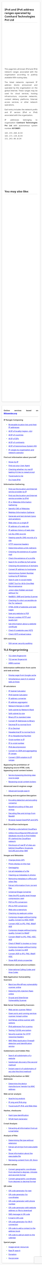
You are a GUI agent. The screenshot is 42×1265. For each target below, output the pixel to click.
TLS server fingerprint (18, 659)
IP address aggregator (18, 702)
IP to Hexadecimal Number (20, 736)
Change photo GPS (17, 860)
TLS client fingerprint (17, 655)
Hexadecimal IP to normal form (22, 732)
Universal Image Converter (20, 892)
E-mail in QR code (16, 1218)
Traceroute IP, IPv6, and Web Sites (23, 1106)
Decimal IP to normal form (20, 724)
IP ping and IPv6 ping (17, 1102)
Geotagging (14, 867)
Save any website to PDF (19, 613)
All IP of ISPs (14, 438)
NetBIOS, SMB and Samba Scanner (23, 596)
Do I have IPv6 (14, 479)
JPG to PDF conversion (18, 906)
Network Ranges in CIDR (19, 706)
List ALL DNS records (17, 534)
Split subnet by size (17, 713)
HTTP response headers (19, 544)
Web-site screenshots (18, 909)
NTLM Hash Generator (18, 1119)
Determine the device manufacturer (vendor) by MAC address (22, 1086)
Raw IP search (14, 1250)
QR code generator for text (20, 1190)
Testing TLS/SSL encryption (20, 1030)
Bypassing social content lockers (22, 781)
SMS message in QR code (19, 1214)
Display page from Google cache (22, 675)
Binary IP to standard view (20, 717)
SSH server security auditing (20, 643)
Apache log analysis (17, 1098)
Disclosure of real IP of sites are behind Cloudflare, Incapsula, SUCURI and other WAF (22, 848)
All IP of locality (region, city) (20, 431)
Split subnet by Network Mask (21, 709)
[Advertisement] (21, 45)
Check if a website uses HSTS (21, 630)
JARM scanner (14, 663)
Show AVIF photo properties (20, 960)
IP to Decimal (14, 728)
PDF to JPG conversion (18, 902)
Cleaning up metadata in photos (22, 875)
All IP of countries (16, 435)
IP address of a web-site (19, 526)
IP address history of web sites (21, 530)
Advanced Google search (19, 791)
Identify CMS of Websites (19, 508)
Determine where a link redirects (22, 548)
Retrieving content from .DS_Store (23, 1160)
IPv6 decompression (17, 747)
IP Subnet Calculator (17, 691)
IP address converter (17, 698)
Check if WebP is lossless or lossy (23, 943)
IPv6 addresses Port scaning (20, 1026)
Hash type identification (19, 1115)
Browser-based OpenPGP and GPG (23, 820)
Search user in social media (20, 579)
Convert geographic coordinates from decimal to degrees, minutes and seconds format (23, 1172)
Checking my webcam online (21, 913)
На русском (13, 1258)
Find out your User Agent (19, 465)
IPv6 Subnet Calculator (18, 695)
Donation (12, 1254)
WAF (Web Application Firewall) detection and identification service (21, 1043)
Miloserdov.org (10, 413)
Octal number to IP (17, 739)
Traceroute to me (16, 476)
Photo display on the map (19, 864)
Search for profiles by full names (22, 562)
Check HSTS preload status (20, 634)
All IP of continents (16, 442)
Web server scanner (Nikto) (20, 1009)
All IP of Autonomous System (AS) (23, 446)
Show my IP (13, 462)
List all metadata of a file (19, 871)
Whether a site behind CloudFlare (23, 829)
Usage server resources (19, 1247)
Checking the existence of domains (23, 565)
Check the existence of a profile (22, 558)
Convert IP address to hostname (22, 569)
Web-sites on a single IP (19, 522)
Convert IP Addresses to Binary (22, 721)
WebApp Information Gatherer (22, 512)
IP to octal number (16, 743)
